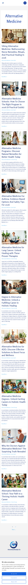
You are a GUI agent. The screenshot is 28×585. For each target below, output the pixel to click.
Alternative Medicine (6, 60)
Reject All (14, 581)
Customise (14, 577)
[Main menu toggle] (25, 2)
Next (14, 529)
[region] (14, 572)
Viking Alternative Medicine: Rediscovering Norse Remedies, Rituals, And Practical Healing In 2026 (13, 52)
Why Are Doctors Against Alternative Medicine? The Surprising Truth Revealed (14, 448)
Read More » (4, 76)
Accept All (14, 573)
